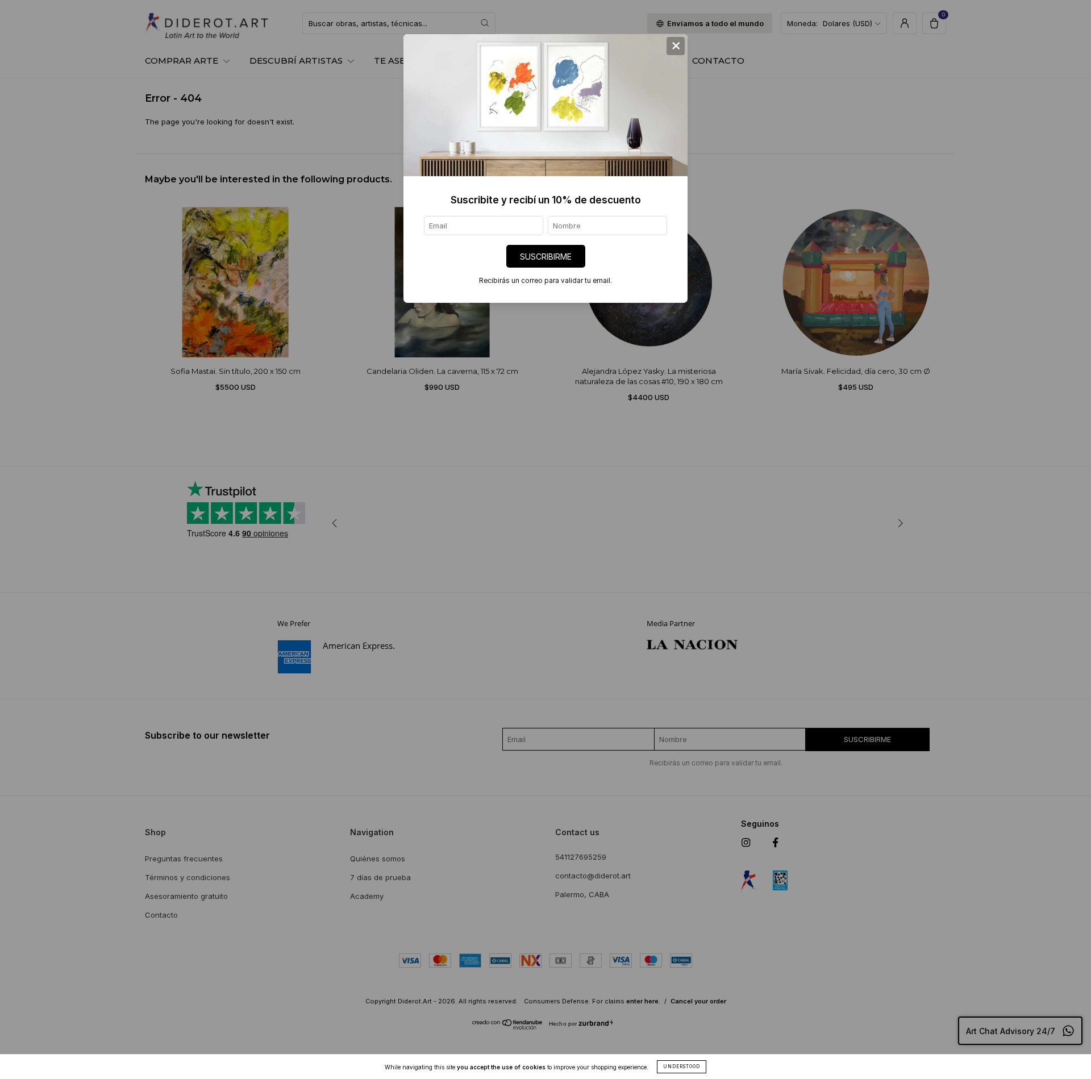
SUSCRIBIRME (546, 256)
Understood (681, 1066)
